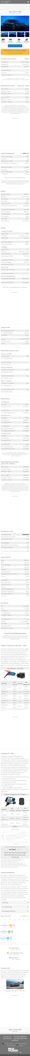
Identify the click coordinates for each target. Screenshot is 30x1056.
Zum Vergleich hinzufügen (15, 45)
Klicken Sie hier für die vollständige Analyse (15, 177)
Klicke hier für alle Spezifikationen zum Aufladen (15, 287)
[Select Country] (28, 2)
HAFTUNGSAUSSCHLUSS (20, 1038)
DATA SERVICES (7, 1038)
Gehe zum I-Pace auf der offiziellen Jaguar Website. (14, 633)
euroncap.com (24, 551)
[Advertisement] (15, 7)
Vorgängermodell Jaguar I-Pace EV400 (15, 990)
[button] (28, 17)
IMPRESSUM (15, 1040)
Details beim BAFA (25, 79)
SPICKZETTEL (7, 1036)
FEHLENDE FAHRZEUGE (19, 1036)
